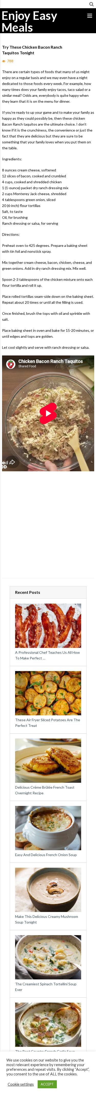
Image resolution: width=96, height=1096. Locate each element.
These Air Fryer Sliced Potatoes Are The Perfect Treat (47, 723)
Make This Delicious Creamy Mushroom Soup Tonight (46, 919)
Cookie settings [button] (21, 1084)
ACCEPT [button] (47, 1084)
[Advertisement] (48, 526)
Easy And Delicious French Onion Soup (46, 855)
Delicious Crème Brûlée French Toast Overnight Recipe (44, 790)
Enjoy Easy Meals (29, 21)
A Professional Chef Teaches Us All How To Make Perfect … (47, 655)
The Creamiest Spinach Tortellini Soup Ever (46, 987)
